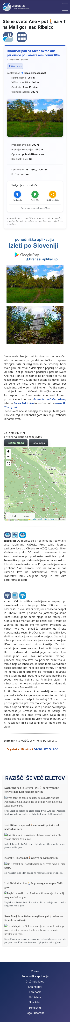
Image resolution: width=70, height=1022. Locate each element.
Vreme (35, 971)
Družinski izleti (35, 981)
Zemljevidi (35, 1007)
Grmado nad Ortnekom (49, 399)
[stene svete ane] (8, 36)
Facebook (35, 992)
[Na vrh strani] (65, 1017)
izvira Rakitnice (24, 403)
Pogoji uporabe (35, 1013)
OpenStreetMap (47, 519)
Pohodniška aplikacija (35, 976)
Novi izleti (35, 1002)
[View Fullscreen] (8, 463)
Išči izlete (35, 997)
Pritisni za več (15, 66)
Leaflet (33, 519)
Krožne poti (35, 987)
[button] (8, 451)
